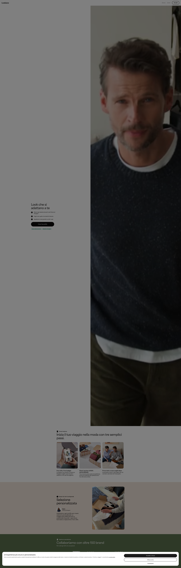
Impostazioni (150, 563)
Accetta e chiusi (150, 555)
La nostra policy (111, 557)
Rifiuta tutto (150, 560)
